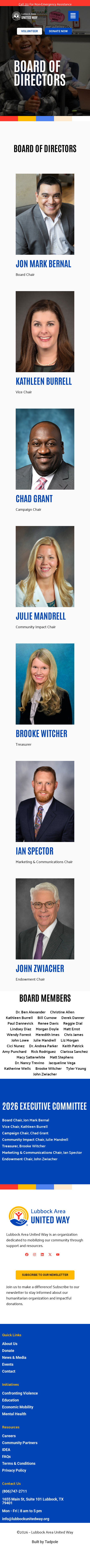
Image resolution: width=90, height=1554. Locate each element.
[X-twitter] (50, 1254)
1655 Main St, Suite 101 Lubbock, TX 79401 (32, 1501)
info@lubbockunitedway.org (25, 1519)
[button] (73, 16)
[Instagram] (34, 1254)
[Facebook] (26, 1254)
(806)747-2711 (14, 1491)
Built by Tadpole (45, 1542)
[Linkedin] (42, 1254)
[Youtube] (57, 1254)
